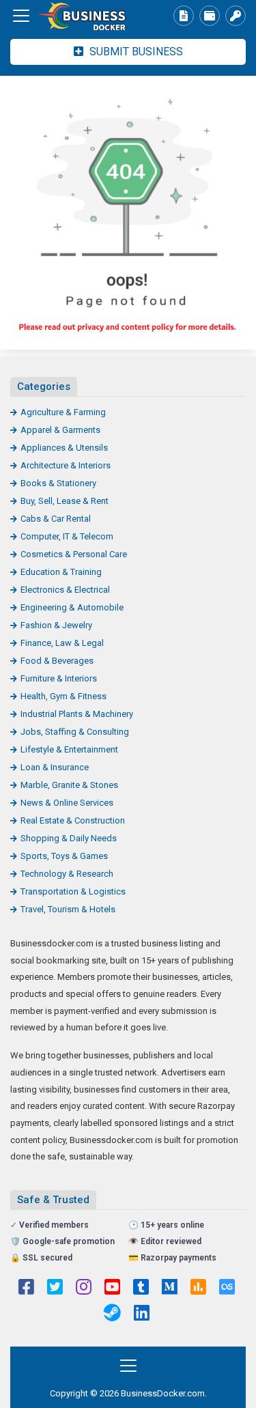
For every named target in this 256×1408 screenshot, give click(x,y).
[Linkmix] (112, 1314)
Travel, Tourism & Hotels (67, 909)
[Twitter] (55, 1288)
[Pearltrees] (227, 1288)
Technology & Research (66, 874)
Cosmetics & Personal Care (73, 554)
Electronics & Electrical (65, 590)
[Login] (235, 15)
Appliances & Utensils (64, 447)
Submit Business (135, 51)
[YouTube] (112, 1288)
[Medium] (169, 1288)
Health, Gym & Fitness (63, 696)
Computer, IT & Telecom (66, 536)
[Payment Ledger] (209, 15)
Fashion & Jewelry (56, 625)
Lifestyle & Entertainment (69, 749)
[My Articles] (183, 15)
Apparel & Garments (60, 430)
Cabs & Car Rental (55, 518)
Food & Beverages (57, 661)
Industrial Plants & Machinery (76, 714)
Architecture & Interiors (65, 465)
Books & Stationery (58, 483)
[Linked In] (142, 1314)
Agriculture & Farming (63, 412)
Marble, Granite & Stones (69, 785)
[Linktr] (198, 1288)
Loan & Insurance (54, 767)
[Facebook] (26, 1288)
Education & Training (61, 572)
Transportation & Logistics (73, 891)
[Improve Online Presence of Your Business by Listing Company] (85, 16)
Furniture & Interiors (58, 678)
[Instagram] (83, 1288)
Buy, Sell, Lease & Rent (64, 501)
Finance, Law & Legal (62, 643)
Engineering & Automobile (72, 607)
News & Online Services (66, 803)
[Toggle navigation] (21, 15)
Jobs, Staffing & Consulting (74, 732)
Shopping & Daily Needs (68, 838)
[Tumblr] (141, 1288)
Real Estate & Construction (72, 820)
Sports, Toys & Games (64, 856)
